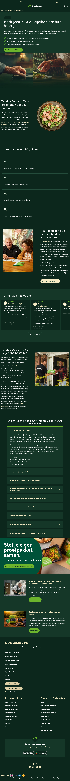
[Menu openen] (2, 6)
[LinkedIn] (36, 767)
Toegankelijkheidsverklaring (25, 778)
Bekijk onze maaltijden (12, 49)
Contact (7, 679)
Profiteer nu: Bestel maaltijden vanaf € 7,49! (19, 566)
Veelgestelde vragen (11, 656)
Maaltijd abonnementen (48, 705)
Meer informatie (35, 600)
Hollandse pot (5, 122)
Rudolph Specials (46, 730)
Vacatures (8, 675)
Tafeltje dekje (8, 10)
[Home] (35, 6)
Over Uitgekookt (10, 702)
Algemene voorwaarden (8, 778)
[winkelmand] (68, 6)
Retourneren (9, 668)
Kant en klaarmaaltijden (48, 712)
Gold (42, 702)
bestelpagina (14, 365)
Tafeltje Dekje (46, 241)
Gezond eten (45, 716)
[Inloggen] (64, 6)
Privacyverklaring (50, 778)
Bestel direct (34, 630)
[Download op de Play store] (41, 753)
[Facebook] (30, 767)
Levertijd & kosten (11, 664)
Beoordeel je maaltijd (12, 652)
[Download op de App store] (28, 753)
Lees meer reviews (35, 334)
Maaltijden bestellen (11, 716)
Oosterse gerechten (16, 122)
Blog (42, 726)
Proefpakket (9, 719)
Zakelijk (7, 723)
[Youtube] (40, 767)
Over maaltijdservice (11, 709)
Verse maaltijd (45, 719)
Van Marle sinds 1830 (11, 705)
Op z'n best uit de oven (12, 672)
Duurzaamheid (9, 726)
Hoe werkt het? (10, 712)
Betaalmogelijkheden (12, 660)
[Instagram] (33, 767)
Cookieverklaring (39, 778)
